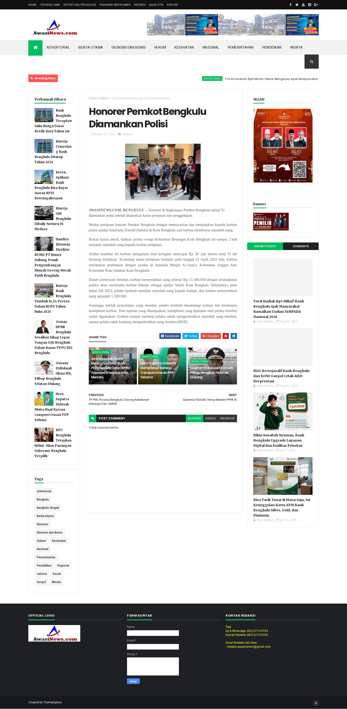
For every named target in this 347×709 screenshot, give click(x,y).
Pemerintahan (241, 47)
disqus (211, 418)
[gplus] (316, 4)
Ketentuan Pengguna (79, 4)
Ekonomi (42, 524)
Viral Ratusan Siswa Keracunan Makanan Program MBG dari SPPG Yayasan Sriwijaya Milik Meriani (110, 368)
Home (32, 4)
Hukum (160, 47)
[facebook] (290, 4)
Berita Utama (90, 47)
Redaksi (140, 4)
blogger (194, 418)
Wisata (296, 47)
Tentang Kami (50, 4)
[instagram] (309, 4)
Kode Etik (156, 4)
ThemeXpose (52, 702)
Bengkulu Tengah (48, 507)
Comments (301, 246)
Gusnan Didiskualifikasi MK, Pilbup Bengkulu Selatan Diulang (212, 373)
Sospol (41, 582)
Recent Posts (265, 246)
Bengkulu (43, 499)
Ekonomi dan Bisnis (129, 47)
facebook (227, 418)
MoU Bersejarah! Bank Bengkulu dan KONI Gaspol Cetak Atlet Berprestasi (281, 376)
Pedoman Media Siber (115, 4)
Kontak (172, 4)
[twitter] (297, 4)
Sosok (57, 574)
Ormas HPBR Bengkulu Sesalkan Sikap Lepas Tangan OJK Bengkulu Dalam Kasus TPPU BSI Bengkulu (53, 337)
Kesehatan (184, 47)
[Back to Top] (316, 703)
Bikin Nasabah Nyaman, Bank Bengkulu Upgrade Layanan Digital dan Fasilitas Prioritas (278, 440)
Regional (63, 565)
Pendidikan (272, 47)
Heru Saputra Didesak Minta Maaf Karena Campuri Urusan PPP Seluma (158, 370)
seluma (42, 574)
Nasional (211, 47)
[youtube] (303, 4)
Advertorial (58, 47)
